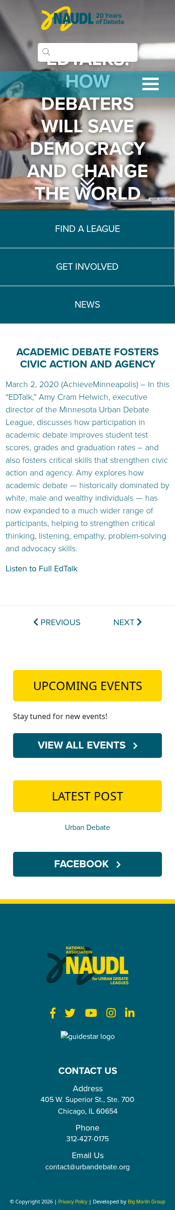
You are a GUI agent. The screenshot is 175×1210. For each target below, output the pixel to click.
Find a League (87, 229)
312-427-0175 (87, 1139)
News (87, 304)
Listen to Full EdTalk (43, 568)
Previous (59, 622)
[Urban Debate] (87, 18)
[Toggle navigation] (87, 84)
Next (125, 622)
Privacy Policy (72, 1202)
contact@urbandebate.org (87, 1167)
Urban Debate (87, 827)
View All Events (83, 745)
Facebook (83, 864)
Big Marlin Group (146, 1202)
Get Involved (87, 267)
